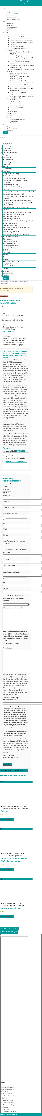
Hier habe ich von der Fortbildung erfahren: (15, 600)
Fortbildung (10, 281)
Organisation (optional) (10, 513)
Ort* (4, 523)
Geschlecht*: (7, 489)
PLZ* (4, 520)
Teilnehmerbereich (8, 1100)
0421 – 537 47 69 (6, 1094)
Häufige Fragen (8, 1103)
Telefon (5, 535)
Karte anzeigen (6, 331)
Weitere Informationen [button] (10, 757)
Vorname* (6, 501)
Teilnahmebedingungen (10, 1105)
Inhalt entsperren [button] (8, 755)
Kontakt (5, 1107)
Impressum (6, 1109)
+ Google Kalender (19, 770)
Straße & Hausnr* (9, 507)
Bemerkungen (8, 648)
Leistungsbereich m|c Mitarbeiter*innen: (11, 699)
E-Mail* (5, 529)
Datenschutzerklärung (10, 1111)
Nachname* (7, 495)
